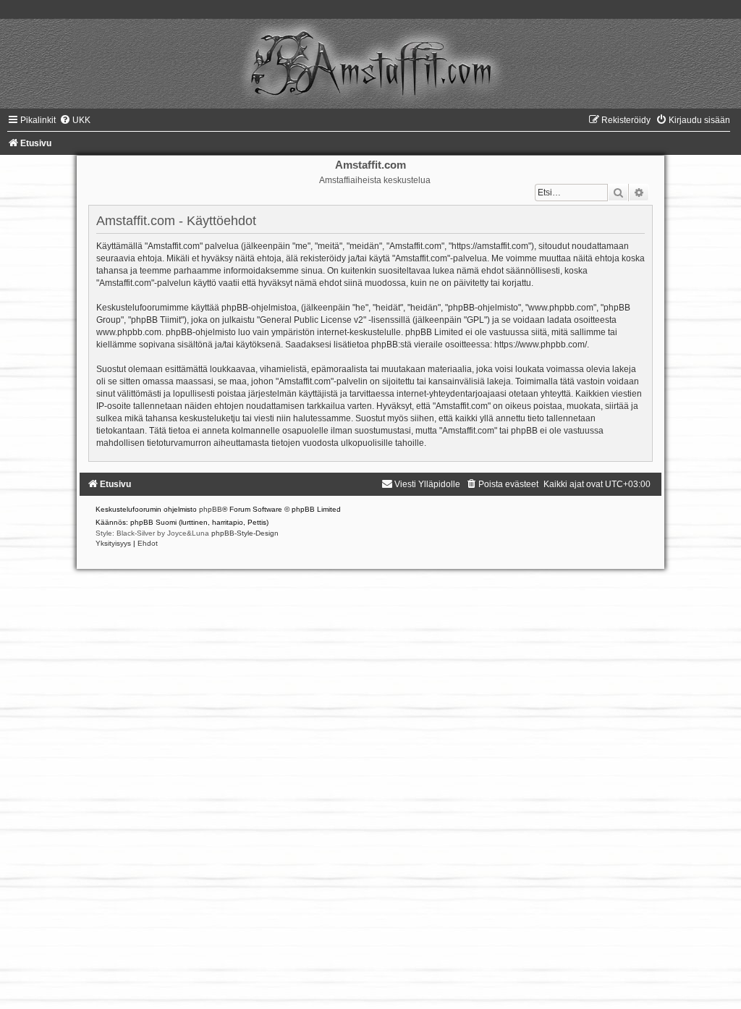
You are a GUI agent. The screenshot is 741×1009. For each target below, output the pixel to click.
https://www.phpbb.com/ (540, 344)
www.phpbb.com (128, 332)
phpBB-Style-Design (245, 533)
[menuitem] (74, 120)
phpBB (210, 509)
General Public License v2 (311, 320)
